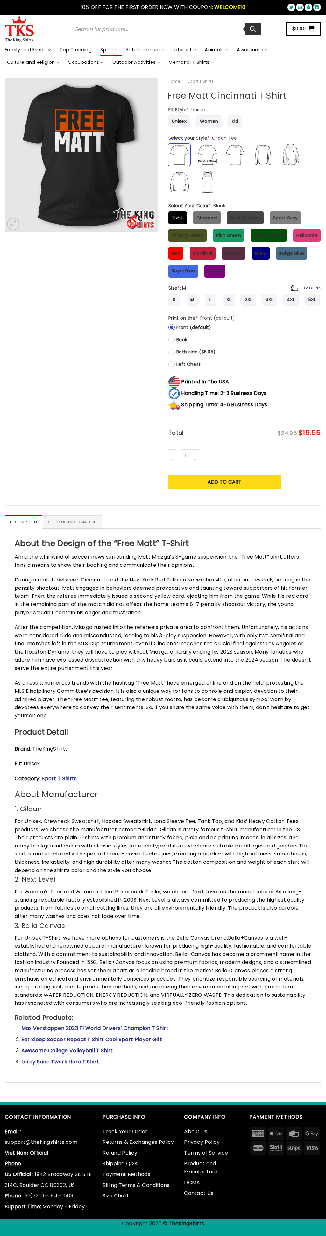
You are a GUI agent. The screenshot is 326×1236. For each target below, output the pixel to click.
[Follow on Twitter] (291, 7)
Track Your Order (125, 1131)
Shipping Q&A (120, 1163)
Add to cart (224, 481)
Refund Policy (120, 1153)
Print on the (201, 318)
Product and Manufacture (201, 1167)
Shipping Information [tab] (72, 522)
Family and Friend (25, 50)
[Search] (253, 29)
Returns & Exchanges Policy (138, 1142)
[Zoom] (13, 224)
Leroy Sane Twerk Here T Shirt (60, 1061)
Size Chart (116, 1195)
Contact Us (198, 1193)
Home (174, 81)
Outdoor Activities (134, 62)
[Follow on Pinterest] (308, 7)
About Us (196, 1131)
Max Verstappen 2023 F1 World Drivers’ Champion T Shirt (94, 1028)
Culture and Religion (31, 62)
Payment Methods (126, 1174)
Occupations (83, 62)
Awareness (250, 50)
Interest (183, 50)
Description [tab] (23, 522)
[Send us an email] (300, 7)
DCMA (192, 1182)
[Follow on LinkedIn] (317, 7)
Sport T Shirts (200, 81)
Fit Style (187, 110)
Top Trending (76, 50)
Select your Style (202, 138)
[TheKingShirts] (20, 29)
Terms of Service (206, 1153)
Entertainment (143, 50)
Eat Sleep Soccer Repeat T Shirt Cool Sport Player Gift (91, 1039)
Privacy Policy (202, 1142)
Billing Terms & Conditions (136, 1185)
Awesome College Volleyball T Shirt (67, 1050)
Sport (106, 50)
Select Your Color (196, 206)
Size (244, 288)
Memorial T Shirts (189, 62)
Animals (214, 50)
